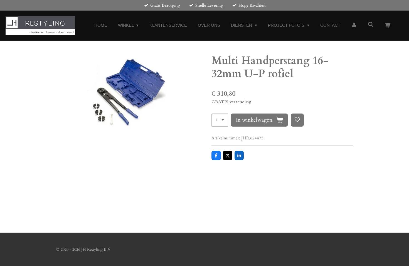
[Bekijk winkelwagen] (387, 25)
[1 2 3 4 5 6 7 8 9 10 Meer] (219, 120)
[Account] (354, 25)
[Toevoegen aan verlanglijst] (297, 120)
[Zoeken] (370, 24)
